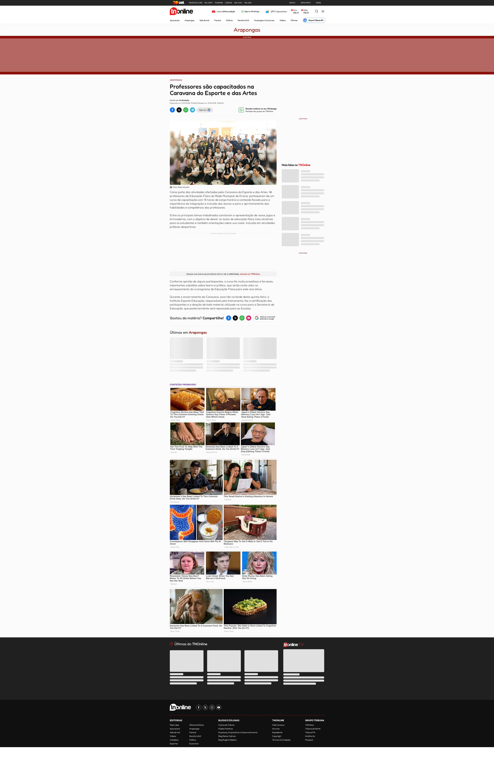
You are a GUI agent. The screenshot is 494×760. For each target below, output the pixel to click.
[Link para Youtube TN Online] (218, 707)
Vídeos (283, 20)
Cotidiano (174, 740)
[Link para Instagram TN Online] (212, 707)
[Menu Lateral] (323, 11)
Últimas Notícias (196, 725)
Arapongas (189, 20)
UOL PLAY (238, 3)
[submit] (316, 11)
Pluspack (309, 740)
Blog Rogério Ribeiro (227, 740)
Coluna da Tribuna (226, 725)
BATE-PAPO (305, 3)
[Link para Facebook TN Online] (198, 707)
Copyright (276, 736)
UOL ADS (248, 3)
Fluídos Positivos (225, 728)
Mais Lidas (174, 725)
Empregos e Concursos (264, 20)
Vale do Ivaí (204, 20)
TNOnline (309, 725)
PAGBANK (219, 3)
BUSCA (292, 3)
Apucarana (174, 20)
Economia (193, 743)
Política (229, 20)
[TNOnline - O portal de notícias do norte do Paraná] (181, 11)
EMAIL (318, 3)
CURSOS (228, 3)
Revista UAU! (243, 20)
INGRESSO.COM (195, 3)
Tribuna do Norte (312, 728)
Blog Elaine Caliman (227, 736)
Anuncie (276, 728)
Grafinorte (310, 736)
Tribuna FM (310, 732)
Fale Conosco (278, 725)
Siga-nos (202, 110)
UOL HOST (208, 3)
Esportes (174, 743)
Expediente (277, 732)
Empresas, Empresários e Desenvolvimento (238, 732)
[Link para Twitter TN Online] (205, 707)
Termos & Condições (281, 740)
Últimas (294, 20)
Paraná (217, 20)
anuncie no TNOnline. (250, 274)
